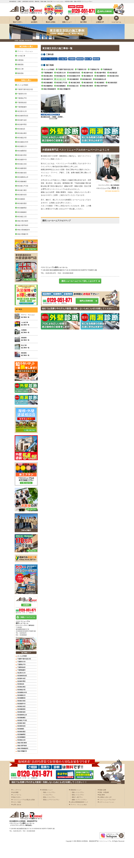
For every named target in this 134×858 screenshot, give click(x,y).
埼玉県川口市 (61, 73)
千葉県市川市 (81, 69)
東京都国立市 (88, 76)
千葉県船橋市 (48, 73)
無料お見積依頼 (106, 11)
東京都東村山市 (100, 79)
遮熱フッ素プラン (77, 797)
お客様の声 (100, 22)
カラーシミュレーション (106, 802)
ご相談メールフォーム (27, 617)
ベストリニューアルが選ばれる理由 (24, 799)
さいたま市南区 (48, 69)
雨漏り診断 (102, 790)
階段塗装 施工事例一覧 (25, 354)
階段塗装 (96, 59)
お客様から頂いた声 (105, 797)
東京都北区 (113, 73)
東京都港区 (100, 82)
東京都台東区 (48, 76)
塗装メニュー (67, 22)
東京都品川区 (61, 76)
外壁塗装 (72, 59)
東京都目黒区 (112, 82)
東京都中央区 (88, 73)
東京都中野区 (101, 73)
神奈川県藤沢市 (64, 89)
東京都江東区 (75, 82)
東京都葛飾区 (61, 86)
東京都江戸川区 (61, 82)
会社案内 (34, 22)
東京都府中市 (48, 79)
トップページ (17, 790)
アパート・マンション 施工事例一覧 (28, 316)
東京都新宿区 (74, 79)
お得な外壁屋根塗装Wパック (79, 802)
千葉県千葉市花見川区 (66, 69)
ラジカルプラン (48, 795)
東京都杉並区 (87, 79)
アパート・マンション (49, 59)
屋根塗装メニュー (75, 790)
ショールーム (116, 22)
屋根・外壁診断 (104, 792)
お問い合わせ (17, 804)
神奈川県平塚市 (102, 86)
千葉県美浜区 (107, 69)
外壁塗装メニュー (47, 790)
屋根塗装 (80, 59)
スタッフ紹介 (17, 802)
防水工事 (88, 59)
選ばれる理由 (50, 22)
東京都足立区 (74, 86)
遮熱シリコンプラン (49, 797)
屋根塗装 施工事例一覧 (25, 339)
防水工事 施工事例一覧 (25, 346)
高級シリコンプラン (49, 792)
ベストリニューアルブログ (107, 799)
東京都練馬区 (48, 86)
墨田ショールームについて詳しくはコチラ (79, 281)
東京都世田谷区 (74, 73)
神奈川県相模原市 (49, 89)
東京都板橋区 (48, 82)
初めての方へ (17, 22)
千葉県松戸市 (94, 69)
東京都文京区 (61, 79)
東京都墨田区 (101, 76)
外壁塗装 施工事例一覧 (25, 331)
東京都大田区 (114, 76)
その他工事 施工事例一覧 (25, 324)
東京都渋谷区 (88, 82)
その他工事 (63, 59)
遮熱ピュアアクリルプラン (51, 799)
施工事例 (83, 22)
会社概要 (15, 792)
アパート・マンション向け (78, 804)
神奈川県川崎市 (87, 86)
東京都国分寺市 (74, 76)
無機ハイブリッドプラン (79, 799)
